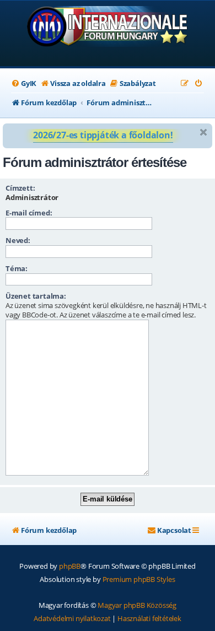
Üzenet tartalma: (36, 296)
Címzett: (20, 188)
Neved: (18, 240)
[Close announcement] (203, 132)
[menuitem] (23, 83)
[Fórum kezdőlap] (107, 34)
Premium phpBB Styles (139, 579)
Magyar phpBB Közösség (137, 605)
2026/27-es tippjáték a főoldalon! (103, 135)
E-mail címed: (29, 213)
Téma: (17, 268)
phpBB (69, 566)
